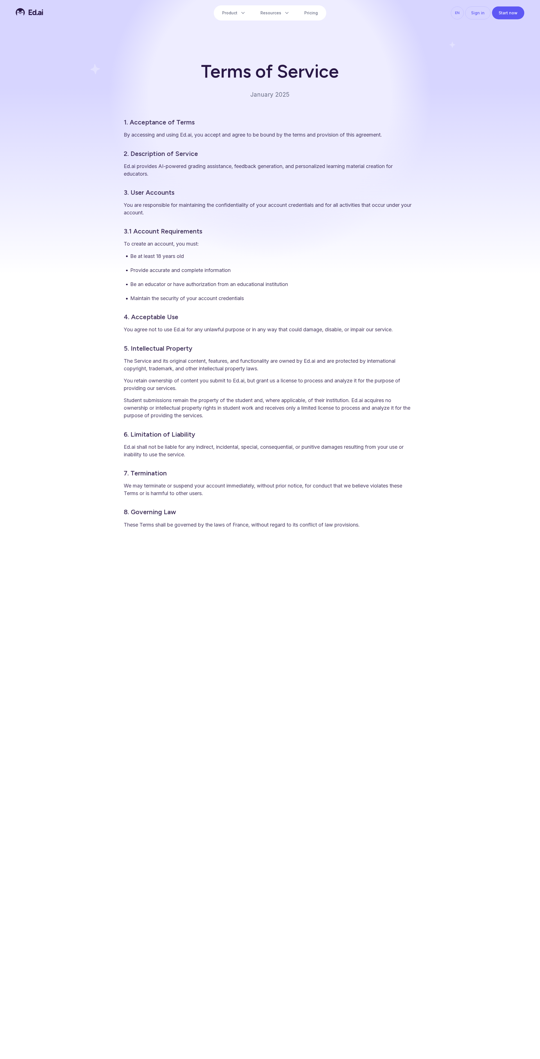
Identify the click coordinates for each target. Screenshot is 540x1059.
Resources (270, 12)
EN (457, 13)
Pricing (311, 12)
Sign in (478, 12)
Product (229, 12)
